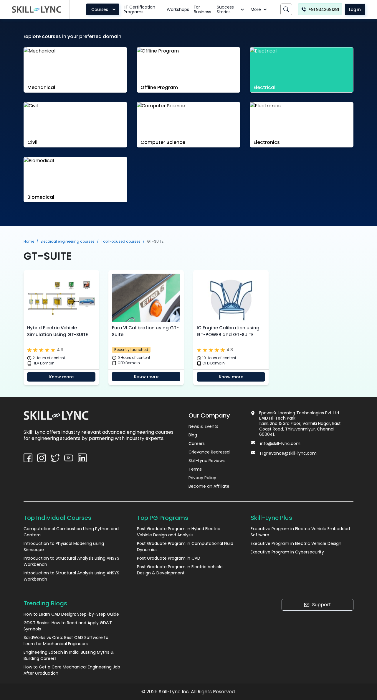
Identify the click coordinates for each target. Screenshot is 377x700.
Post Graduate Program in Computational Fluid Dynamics (185, 546)
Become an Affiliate (208, 486)
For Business (202, 9)
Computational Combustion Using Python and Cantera (71, 532)
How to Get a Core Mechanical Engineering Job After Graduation (72, 670)
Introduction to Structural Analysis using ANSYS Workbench (71, 561)
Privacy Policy (202, 478)
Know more (61, 377)
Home (29, 241)
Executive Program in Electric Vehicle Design (296, 543)
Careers (196, 443)
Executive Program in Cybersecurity (287, 552)
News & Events (203, 426)
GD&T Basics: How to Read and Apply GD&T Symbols (68, 626)
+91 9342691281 (323, 9)
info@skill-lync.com (280, 443)
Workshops (178, 9)
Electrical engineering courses (68, 241)
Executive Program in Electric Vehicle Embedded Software (300, 532)
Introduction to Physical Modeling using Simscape (64, 546)
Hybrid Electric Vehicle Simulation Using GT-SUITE (57, 331)
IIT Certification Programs (139, 9)
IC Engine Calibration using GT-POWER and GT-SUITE (228, 331)
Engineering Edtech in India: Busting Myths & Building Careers (69, 655)
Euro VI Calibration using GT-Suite (145, 331)
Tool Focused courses (120, 241)
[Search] (286, 9)
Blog (192, 435)
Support (321, 604)
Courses (99, 9)
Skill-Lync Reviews (206, 461)
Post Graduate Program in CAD (168, 558)
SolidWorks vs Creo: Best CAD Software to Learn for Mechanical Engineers (66, 641)
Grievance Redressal (209, 452)
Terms (195, 469)
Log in (355, 9)
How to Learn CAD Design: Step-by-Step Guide (71, 614)
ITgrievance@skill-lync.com (288, 453)
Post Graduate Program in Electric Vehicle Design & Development (180, 570)
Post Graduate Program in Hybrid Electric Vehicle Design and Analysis (178, 532)
